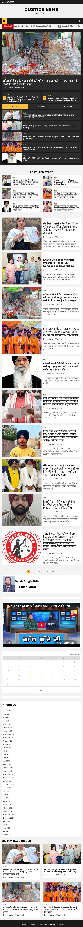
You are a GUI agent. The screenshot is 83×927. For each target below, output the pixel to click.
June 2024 (6, 794)
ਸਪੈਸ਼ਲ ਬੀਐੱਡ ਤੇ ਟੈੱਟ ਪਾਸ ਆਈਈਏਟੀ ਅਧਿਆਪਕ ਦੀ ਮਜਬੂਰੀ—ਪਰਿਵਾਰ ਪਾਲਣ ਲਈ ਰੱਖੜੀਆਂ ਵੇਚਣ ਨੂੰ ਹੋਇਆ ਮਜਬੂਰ (63, 99)
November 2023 (8, 818)
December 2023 (8, 815)
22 (64, 675)
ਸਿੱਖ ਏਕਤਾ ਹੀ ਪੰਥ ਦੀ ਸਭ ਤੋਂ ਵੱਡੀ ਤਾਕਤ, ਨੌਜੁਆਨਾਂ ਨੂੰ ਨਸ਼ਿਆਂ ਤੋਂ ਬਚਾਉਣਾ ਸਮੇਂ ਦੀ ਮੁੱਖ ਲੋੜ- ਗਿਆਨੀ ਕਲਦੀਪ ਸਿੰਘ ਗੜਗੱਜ (65, 195)
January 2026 (7, 731)
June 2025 (6, 754)
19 (30, 675)
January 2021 (7, 835)
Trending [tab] (68, 107)
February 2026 (8, 727)
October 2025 (7, 741)
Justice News (41, 9)
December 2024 (8, 774)
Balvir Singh (20, 87)
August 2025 (7, 748)
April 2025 (6, 761)
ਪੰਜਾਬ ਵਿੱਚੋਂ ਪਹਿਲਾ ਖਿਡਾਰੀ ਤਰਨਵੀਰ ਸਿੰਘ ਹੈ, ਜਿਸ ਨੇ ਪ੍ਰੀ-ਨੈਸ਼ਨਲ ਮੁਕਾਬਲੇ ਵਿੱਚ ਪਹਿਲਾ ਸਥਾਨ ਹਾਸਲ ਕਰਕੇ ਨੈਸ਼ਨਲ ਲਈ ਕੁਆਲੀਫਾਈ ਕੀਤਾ (60, 436)
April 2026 (6, 721)
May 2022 (6, 831)
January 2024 (7, 811)
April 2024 (6, 801)
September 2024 (8, 784)
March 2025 (7, 764)
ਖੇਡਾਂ (24, 155)
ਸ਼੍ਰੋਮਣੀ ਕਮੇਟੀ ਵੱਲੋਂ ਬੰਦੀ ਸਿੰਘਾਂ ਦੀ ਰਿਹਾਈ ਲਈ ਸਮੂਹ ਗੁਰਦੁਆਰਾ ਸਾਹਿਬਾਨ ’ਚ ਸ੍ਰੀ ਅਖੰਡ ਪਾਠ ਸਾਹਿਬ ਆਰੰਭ (26, 208)
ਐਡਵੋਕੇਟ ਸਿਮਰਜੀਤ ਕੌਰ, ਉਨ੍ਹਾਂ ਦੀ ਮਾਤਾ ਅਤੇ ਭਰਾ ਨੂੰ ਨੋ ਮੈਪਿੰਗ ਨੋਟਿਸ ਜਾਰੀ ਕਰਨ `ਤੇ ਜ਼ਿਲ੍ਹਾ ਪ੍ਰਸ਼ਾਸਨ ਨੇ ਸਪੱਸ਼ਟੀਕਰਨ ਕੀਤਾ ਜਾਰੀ (25, 182)
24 (8, 680)
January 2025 (7, 771)
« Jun (40, 690)
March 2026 (7, 724)
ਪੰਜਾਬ (8, 95)
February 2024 (8, 808)
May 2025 (6, 758)
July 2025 (6, 751)
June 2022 (6, 828)
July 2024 (6, 791)
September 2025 (8, 744)
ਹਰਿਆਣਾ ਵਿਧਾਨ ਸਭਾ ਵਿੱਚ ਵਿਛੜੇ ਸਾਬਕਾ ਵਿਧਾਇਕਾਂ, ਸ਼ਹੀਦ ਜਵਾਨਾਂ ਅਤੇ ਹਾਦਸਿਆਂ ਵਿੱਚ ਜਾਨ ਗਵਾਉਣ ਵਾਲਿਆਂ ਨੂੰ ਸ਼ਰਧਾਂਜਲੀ (66, 208)
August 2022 (7, 821)
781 (47, 571)
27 (41, 680)
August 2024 (7, 788)
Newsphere (48, 925)
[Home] (4, 21)
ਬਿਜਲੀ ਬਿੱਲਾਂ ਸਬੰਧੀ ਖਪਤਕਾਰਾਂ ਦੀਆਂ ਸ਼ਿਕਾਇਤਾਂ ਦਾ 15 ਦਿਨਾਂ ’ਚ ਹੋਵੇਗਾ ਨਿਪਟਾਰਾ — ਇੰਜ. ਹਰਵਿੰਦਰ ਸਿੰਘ (59, 504)
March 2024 (7, 804)
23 (75, 675)
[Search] (79, 21)
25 (19, 680)
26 (30, 680)
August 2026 (7, 711)
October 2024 (7, 781)
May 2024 (6, 798)
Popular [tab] (42, 107)
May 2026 (6, 717)
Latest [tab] (16, 107)
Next (53, 571)
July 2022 (6, 825)
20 (41, 675)
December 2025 (8, 734)
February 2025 (8, 768)
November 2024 (8, 778)
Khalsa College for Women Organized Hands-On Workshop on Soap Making (21, 99)
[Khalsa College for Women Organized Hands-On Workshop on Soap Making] (12, 125)
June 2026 (6, 714)
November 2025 (8, 738)
